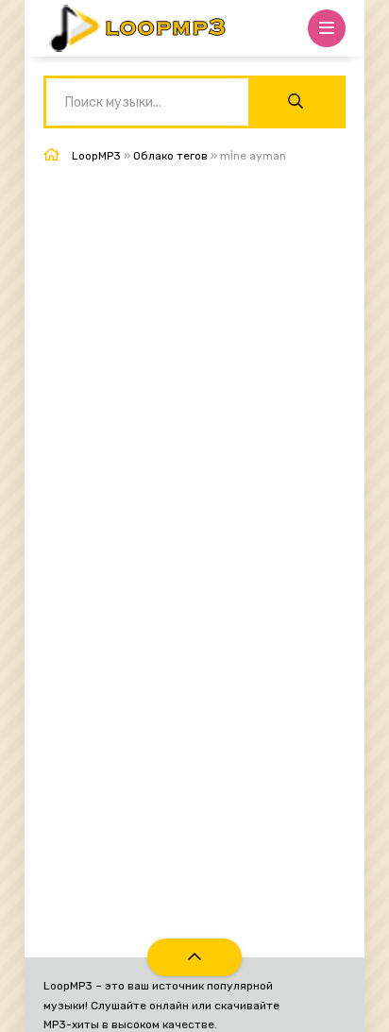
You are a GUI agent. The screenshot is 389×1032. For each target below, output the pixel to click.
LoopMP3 (96, 155)
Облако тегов (170, 155)
